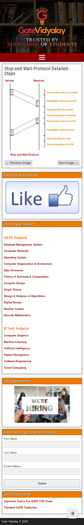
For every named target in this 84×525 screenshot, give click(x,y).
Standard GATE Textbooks (20, 507)
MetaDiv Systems (59, 520)
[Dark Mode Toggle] (72, 513)
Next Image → (68, 163)
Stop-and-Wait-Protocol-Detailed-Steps (36, 71)
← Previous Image (18, 163)
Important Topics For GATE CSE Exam (28, 501)
